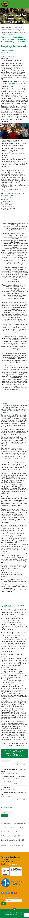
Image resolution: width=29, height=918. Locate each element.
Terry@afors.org (7, 195)
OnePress (9, 914)
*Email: (2, 900)
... (27, 769)
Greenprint (15, 83)
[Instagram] (9, 892)
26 (24, 764)
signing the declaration (15, 34)
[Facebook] (2, 892)
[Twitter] (6, 892)
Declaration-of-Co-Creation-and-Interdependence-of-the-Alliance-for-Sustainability (13, 39)
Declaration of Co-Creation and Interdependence (12, 845)
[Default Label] (12, 892)
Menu (26, 3)
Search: (3, 810)
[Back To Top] (14, 909)
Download (21, 42)
